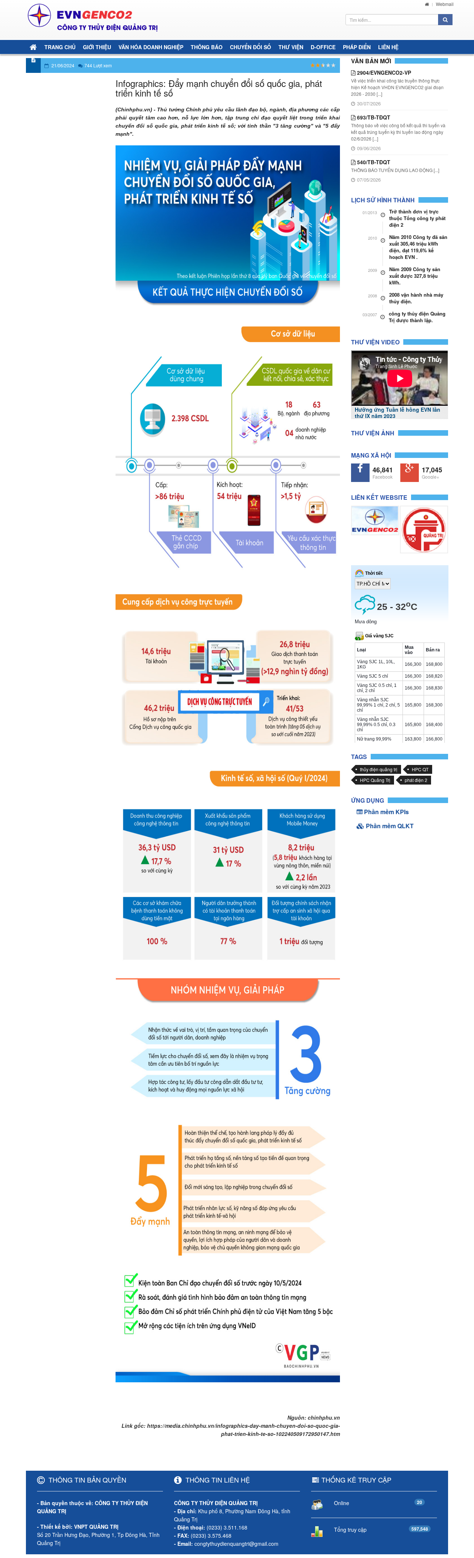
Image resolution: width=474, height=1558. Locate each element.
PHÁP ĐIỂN (357, 47)
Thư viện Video (375, 342)
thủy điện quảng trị (378, 769)
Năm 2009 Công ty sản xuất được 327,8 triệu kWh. (414, 276)
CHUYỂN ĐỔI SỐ (250, 47)
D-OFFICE (323, 47)
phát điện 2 (416, 780)
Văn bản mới (371, 61)
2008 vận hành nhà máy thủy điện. (416, 298)
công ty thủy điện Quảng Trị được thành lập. (417, 317)
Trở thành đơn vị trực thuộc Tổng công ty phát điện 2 (417, 218)
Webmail (445, 4)
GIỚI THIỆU (97, 47)
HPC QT (420, 769)
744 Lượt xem (98, 65)
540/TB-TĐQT (373, 162)
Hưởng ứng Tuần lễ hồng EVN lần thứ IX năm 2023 (397, 412)
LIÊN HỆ (388, 47)
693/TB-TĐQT (373, 117)
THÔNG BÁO (207, 47)
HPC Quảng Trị (375, 780)
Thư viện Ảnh (372, 433)
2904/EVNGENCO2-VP (383, 72)
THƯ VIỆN (290, 47)
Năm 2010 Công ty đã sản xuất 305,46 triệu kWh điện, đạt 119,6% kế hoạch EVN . (418, 247)
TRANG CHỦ (60, 47)
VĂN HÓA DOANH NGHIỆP (150, 47)
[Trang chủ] (427, 4)
